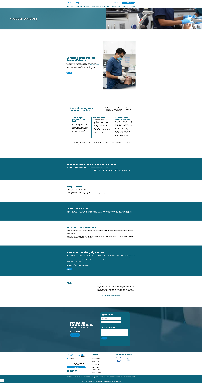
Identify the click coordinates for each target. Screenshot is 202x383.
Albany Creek (118, 376)
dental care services (94, 64)
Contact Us (132, 6)
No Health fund (112, 327)
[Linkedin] (73, 371)
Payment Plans (125, 6)
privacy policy (117, 340)
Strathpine (130, 376)
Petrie (108, 377)
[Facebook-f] (68, 371)
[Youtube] (76, 371)
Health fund (104, 327)
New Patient (104, 324)
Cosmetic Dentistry (90, 6)
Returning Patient (112, 324)
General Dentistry (80, 6)
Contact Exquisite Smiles (86, 264)
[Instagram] (70, 371)
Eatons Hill (104, 377)
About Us (72, 6)
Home (68, 6)
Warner (85, 376)
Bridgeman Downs (96, 377)
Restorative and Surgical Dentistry (103, 6)
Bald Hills (133, 376)
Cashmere (93, 376)
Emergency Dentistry (116, 6)
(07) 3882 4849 (75, 331)
